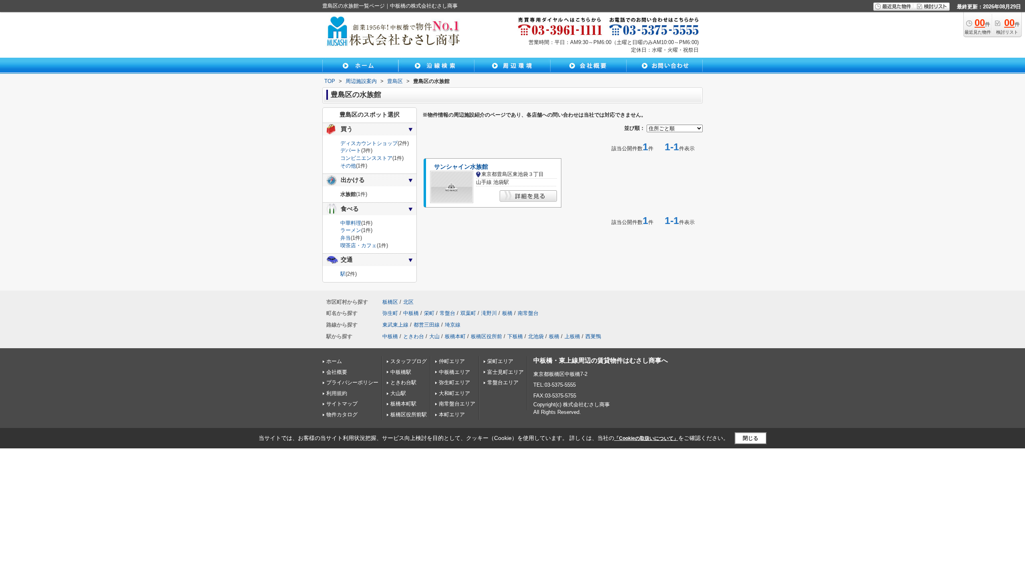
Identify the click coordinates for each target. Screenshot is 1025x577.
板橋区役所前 (486, 336)
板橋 (507, 313)
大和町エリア (454, 393)
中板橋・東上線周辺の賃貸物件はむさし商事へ (600, 360)
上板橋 (572, 336)
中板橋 (411, 313)
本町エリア (452, 415)
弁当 (345, 238)
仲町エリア (452, 361)
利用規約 (336, 393)
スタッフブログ (408, 361)
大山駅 (398, 393)
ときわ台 (413, 336)
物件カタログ (342, 415)
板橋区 (390, 302)
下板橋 (515, 336)
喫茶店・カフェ (358, 245)
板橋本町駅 (403, 404)
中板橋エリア (454, 372)
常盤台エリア (503, 382)
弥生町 (390, 313)
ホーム (334, 361)
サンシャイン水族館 (461, 166)
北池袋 (536, 336)
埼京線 (452, 325)
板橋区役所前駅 (408, 415)
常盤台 (447, 313)
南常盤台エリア (457, 404)
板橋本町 (455, 336)
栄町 (429, 313)
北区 (408, 302)
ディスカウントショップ (369, 143)
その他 (348, 166)
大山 (434, 336)
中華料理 (350, 223)
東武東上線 (395, 325)
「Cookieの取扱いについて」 (646, 438)
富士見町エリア (505, 372)
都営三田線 (427, 325)
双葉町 (468, 313)
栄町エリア (500, 361)
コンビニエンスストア (366, 158)
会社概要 (336, 372)
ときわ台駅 (403, 382)
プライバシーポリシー (352, 382)
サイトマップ (342, 404)
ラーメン (350, 230)
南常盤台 (528, 313)
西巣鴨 (593, 336)
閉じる (750, 438)
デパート (350, 150)
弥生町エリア (454, 382)
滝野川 (489, 313)
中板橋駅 (400, 372)
